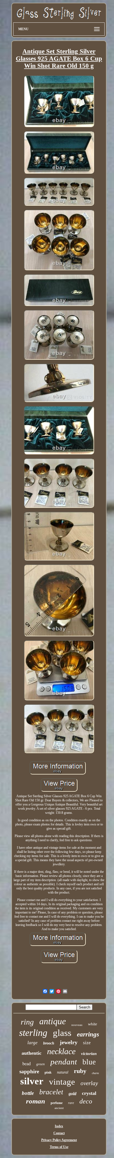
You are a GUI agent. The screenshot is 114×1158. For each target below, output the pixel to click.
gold (72, 1093)
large (32, 1042)
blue (89, 1062)
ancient (59, 1108)
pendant (63, 1061)
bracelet (51, 1092)
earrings (88, 1034)
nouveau (76, 1024)
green (40, 1064)
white (92, 1024)
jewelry (68, 1042)
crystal (89, 1093)
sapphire (29, 1071)
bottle (28, 1093)
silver (31, 1081)
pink (48, 1072)
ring (27, 1022)
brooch (48, 1043)
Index (59, 1126)
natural (62, 1072)
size (87, 1042)
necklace (61, 1051)
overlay (89, 1083)
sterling (33, 1033)
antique (52, 1021)
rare (71, 1103)
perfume (57, 1103)
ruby (80, 1070)
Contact (59, 1133)
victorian (89, 1053)
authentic (32, 1053)
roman (35, 1101)
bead (26, 1063)
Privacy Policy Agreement (59, 1140)
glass (62, 1033)
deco (85, 1101)
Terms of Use (59, 1147)
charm (95, 1073)
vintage (62, 1082)
